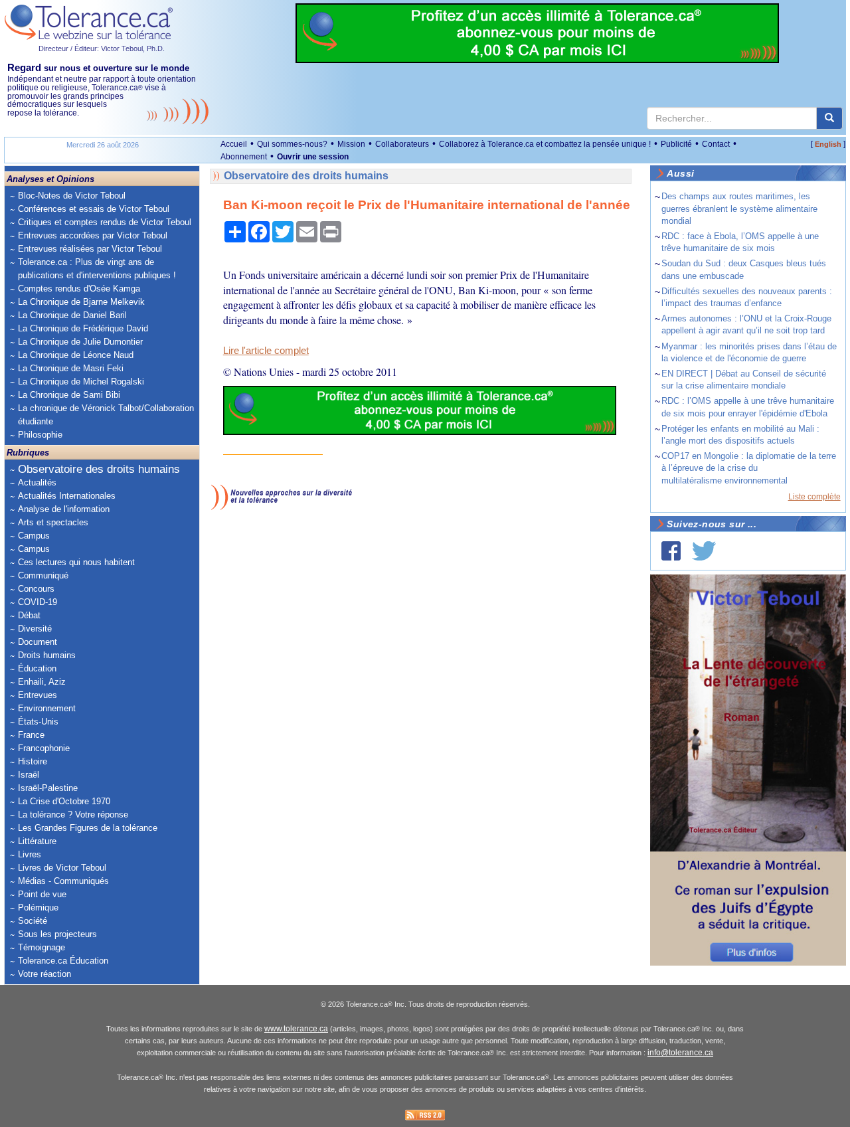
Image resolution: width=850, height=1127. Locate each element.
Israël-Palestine (48, 788)
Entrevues (37, 695)
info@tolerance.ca (680, 1052)
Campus (34, 536)
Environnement (47, 708)
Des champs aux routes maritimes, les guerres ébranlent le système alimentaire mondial (739, 208)
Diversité (35, 629)
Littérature (37, 841)
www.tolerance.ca (296, 1028)
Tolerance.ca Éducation (63, 961)
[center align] (829, 118)
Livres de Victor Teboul (62, 868)
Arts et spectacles (53, 522)
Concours (36, 589)
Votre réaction (44, 974)
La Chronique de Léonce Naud (75, 355)
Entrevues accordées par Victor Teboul (92, 235)
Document (37, 642)
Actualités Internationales (67, 496)
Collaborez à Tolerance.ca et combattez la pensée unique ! (545, 144)
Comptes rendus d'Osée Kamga (79, 289)
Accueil (233, 144)
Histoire (32, 761)
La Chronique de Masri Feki (71, 368)
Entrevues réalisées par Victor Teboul (90, 249)
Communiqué (43, 575)
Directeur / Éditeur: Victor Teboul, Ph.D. (102, 48)
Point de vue (42, 894)
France (31, 735)
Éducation (37, 668)
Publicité (676, 144)
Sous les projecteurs (57, 934)
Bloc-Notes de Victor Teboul (72, 196)
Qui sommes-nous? (292, 144)
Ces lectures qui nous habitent (76, 562)
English (828, 144)
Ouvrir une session (313, 156)
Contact (716, 144)
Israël (28, 775)
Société (32, 921)
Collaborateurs (402, 144)
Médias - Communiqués (63, 881)
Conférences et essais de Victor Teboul (93, 209)
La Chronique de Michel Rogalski (81, 382)
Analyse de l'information (64, 509)
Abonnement (243, 156)
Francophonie (44, 748)
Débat (29, 615)
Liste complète (814, 496)
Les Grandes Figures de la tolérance (87, 828)
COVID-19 (37, 602)
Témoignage (41, 947)
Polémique (38, 907)
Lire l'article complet (266, 350)
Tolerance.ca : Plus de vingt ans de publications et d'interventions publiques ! (97, 268)
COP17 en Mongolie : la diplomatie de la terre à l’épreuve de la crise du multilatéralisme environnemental (748, 468)
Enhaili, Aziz (42, 682)
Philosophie (40, 435)
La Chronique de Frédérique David (83, 328)
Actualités (37, 482)
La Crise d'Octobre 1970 (64, 801)
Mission (351, 144)
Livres (29, 854)
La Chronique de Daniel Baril (72, 315)
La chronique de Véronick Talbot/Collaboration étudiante (106, 414)
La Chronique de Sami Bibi (69, 395)
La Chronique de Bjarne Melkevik (81, 302)
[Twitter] (704, 551)
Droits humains (47, 655)
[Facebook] (671, 551)
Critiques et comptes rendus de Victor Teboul (104, 222)
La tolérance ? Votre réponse (73, 815)
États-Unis (38, 722)
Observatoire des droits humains (99, 469)
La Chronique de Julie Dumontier (80, 342)
